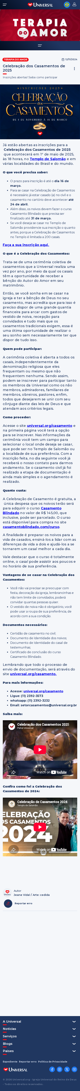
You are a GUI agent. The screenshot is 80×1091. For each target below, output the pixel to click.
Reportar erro (28, 1061)
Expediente (10, 1061)
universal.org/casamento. (33, 674)
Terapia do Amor (15, 59)
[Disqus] (40, 963)
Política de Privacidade (52, 1061)
